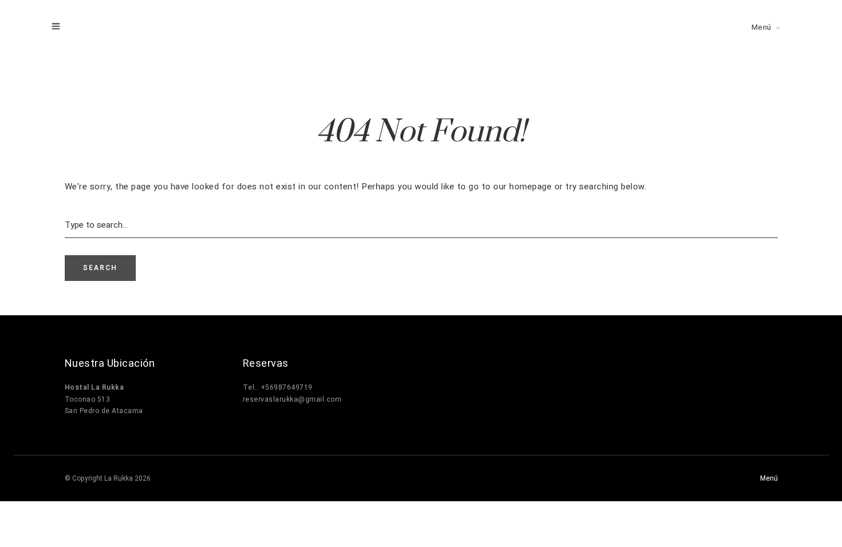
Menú (761, 27)
